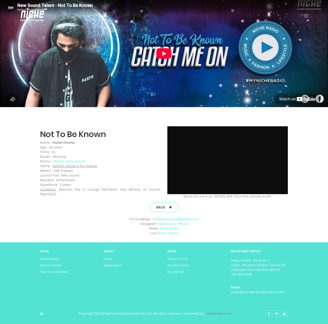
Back (160, 207)
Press (108, 259)
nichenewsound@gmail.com (175, 219)
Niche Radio (169, 228)
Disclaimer (175, 272)
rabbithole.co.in (218, 313)
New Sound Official (173, 224)
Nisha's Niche (50, 265)
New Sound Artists (54, 272)
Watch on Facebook (69, 161)
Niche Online (168, 233)
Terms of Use (177, 259)
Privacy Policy (178, 265)
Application (113, 265)
